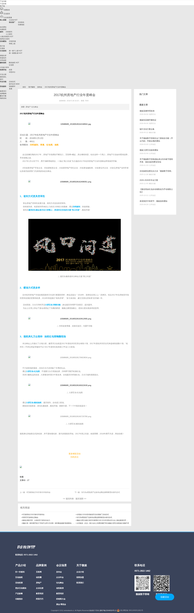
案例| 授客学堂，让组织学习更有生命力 (36, 520)
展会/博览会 (61, 604)
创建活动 (164, 597)
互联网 (39, 572)
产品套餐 (19, 594)
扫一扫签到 (20, 572)
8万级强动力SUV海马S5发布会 (38, 492)
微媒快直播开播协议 (148, 120)
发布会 (39, 87)
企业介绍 (80, 572)
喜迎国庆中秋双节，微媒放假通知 (153, 201)
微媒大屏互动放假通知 (149, 150)
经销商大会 (60, 599)
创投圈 (39, 577)
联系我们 (80, 583)
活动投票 (19, 583)
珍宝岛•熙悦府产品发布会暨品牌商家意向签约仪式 (100, 492)
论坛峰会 (60, 583)
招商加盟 (80, 577)
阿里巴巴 (39, 599)
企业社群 (39, 588)
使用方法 (152, 114)
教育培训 (39, 594)
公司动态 (152, 144)
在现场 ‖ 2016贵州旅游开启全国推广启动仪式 (93, 514)
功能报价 (19, 599)
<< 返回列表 (68, 498)
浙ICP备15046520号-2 (108, 610)
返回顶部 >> (80, 498)
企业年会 (60, 577)
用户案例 (31, 87)
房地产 (39, 583)
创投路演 (60, 588)
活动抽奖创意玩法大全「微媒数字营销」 (156, 171)
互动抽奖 (19, 577)
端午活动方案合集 (147, 129)
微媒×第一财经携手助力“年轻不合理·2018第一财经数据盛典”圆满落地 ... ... (48, 523)
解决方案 (152, 132)
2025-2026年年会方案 (149, 180)
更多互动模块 (20, 588)
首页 (24, 87)
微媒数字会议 (19, 87)
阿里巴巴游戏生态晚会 (30, 517)
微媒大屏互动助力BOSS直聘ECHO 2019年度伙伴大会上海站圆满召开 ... (102, 520)
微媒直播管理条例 (147, 111)
